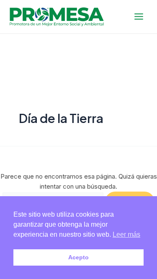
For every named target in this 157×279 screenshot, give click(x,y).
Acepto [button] (78, 257)
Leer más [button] (126, 234)
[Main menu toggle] (139, 17)
